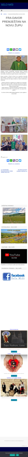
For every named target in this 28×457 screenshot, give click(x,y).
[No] (26, 454)
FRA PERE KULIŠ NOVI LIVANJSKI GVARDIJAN (22, 170)
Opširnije (14, 351)
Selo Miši (7, 4)
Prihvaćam (12, 455)
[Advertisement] (14, 38)
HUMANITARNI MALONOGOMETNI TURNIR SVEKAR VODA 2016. (7, 171)
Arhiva (5, 14)
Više (17, 455)
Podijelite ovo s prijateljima (14, 53)
